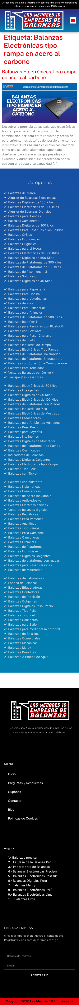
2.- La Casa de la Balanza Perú (30, 862)
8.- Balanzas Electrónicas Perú (30, 890)
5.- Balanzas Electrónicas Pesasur (32, 876)
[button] (73, 20)
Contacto (15, 801)
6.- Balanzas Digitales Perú (27, 881)
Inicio (12, 774)
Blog (11, 809)
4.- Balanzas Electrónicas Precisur (32, 871)
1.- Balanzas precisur (23, 857)
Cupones (14, 792)
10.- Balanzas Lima (21, 899)
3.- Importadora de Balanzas (29, 867)
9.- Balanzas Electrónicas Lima (30, 894)
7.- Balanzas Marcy (21, 885)
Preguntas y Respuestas (25, 783)
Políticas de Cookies (23, 818)
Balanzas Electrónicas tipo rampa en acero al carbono (39, 74)
